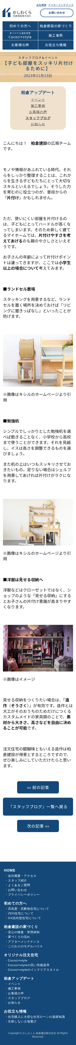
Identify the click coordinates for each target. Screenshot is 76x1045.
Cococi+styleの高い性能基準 (29, 965)
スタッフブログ (19, 998)
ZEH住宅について (21, 913)
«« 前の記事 (38, 787)
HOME (9, 870)
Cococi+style (20, 37)
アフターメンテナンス (60, 5)
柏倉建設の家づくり (56, 26)
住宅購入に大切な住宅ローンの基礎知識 (36, 1016)
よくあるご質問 (19, 885)
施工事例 (56, 35)
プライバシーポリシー (24, 894)
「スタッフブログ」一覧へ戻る (38, 806)
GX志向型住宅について (24, 918)
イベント (38, 100)
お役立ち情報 (55, 45)
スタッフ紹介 (17, 880)
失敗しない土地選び (22, 1021)
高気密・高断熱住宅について (28, 908)
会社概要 (41, 5)
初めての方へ (20, 26)
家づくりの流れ (19, 936)
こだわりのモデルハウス (25, 946)
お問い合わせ (57, 13)
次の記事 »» (38, 826)
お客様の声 (20, 45)
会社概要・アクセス (22, 875)
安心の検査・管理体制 (24, 932)
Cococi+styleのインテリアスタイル (33, 969)
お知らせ (38, 124)
